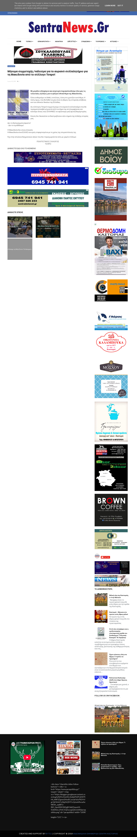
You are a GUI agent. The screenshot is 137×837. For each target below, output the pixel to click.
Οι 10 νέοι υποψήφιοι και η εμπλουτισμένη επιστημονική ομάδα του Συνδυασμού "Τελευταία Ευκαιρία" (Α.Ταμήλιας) (118, 633)
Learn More (110, 6)
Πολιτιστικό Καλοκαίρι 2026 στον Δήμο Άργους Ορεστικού (118, 680)
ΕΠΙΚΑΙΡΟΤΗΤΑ (43, 41)
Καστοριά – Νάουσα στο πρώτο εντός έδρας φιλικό (118, 613)
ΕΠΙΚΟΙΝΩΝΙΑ (12, 13)
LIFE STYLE (72, 41)
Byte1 (49, 834)
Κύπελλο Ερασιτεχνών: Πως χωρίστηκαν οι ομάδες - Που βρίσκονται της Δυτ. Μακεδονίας (112, 766)
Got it (120, 6)
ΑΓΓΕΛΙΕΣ (113, 41)
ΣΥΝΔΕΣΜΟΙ (85, 41)
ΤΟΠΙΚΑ (29, 41)
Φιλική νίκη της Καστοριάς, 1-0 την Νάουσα (119, 596)
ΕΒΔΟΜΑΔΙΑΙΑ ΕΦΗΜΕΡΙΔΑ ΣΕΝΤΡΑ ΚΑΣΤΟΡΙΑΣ (95, 834)
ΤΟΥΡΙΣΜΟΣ (100, 41)
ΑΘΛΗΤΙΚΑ (59, 41)
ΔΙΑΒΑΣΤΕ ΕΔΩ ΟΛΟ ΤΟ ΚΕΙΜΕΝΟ (21, 148)
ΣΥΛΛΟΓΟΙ (11, 66)
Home (18, 41)
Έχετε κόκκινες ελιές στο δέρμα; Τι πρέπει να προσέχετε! (118, 657)
